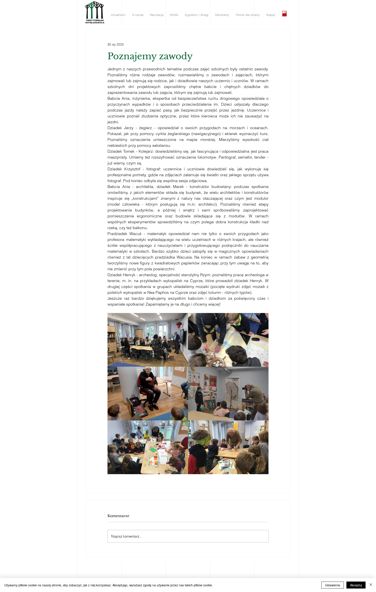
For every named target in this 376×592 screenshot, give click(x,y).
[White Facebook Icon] (362, 11)
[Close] (370, 585)
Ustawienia (332, 585)
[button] (118, 15)
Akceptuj (356, 585)
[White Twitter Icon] (362, 18)
